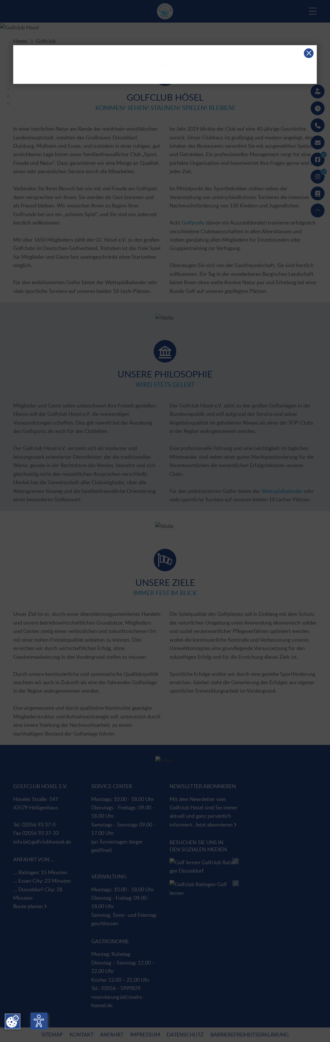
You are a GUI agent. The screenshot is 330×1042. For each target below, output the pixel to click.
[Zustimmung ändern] (12, 1021)
